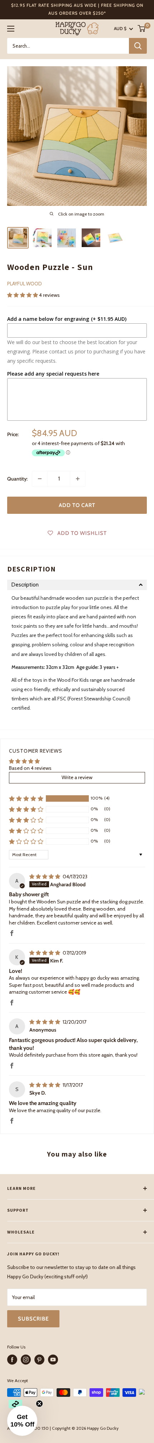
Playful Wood (24, 283)
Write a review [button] (77, 777)
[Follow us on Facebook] (12, 1360)
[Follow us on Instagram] (26, 1360)
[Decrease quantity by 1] (39, 478)
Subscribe (33, 1319)
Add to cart (77, 505)
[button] (23, 295)
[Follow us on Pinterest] (39, 1360)
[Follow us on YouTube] (53, 1360)
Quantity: (17, 479)
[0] (141, 28)
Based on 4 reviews (30, 768)
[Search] (138, 46)
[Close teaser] (39, 1403)
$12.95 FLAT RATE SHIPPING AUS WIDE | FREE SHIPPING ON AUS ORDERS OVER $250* (77, 9)
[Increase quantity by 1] (77, 478)
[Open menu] (10, 29)
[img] (45, 876)
